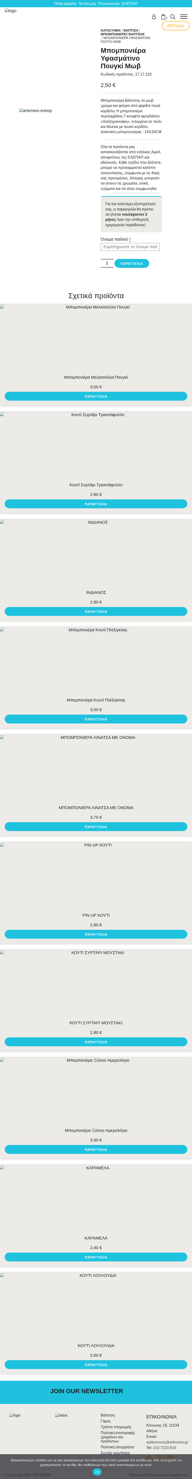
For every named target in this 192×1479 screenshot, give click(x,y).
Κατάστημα (111, 30)
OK (97, 1472)
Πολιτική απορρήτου (117, 1447)
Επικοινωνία (109, 4)
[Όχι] (186, 1466)
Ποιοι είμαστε (65, 4)
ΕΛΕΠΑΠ (130, 4)
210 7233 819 (164, 1448)
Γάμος (106, 1421)
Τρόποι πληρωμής (116, 1427)
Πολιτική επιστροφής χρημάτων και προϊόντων (118, 1437)
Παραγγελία (132, 263)
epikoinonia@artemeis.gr (167, 1442)
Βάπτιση (131, 30)
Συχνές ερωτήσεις (115, 1453)
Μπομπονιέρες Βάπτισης (123, 34)
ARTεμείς (176, 25)
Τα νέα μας (87, 4)
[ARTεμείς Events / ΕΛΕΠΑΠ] (11, 16)
